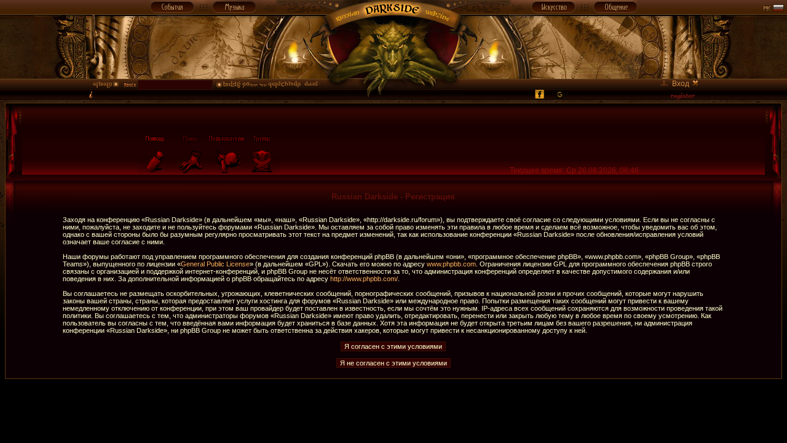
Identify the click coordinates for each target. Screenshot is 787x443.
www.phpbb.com (451, 264)
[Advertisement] (393, 406)
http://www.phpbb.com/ (364, 278)
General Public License (215, 264)
